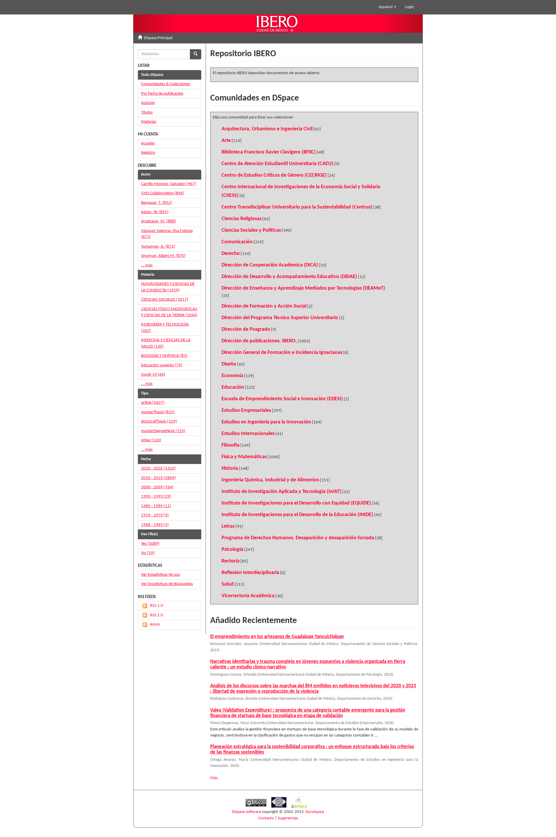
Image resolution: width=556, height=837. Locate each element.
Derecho (231, 253)
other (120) (151, 440)
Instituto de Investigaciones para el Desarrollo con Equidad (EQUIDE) (296, 503)
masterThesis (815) (158, 412)
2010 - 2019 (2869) (158, 478)
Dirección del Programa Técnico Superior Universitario (280, 318)
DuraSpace (315, 812)
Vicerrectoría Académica (248, 596)
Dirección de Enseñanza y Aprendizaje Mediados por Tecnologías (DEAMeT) (303, 288)
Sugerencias (288, 818)
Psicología (232, 549)
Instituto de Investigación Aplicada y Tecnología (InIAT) (281, 491)
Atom (155, 624)
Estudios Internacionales (248, 433)
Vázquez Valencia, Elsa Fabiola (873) (167, 234)
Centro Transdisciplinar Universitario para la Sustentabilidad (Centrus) (297, 207)
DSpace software (246, 812)
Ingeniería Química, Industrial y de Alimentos (270, 480)
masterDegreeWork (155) (163, 431)
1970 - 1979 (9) (155, 515)
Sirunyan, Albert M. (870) (163, 256)
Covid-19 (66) (153, 374)
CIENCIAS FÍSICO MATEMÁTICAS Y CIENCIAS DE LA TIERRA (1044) (169, 312)
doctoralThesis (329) (159, 421)
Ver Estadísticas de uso (160, 575)
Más (214, 778)
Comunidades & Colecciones (165, 84)
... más (147, 265)
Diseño (229, 364)
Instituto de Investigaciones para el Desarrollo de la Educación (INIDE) (297, 515)
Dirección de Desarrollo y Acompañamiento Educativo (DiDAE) (289, 276)
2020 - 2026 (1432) (158, 468)
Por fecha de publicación (162, 94)
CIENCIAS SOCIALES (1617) (164, 299)
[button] (387, 7)
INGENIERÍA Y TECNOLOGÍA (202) (165, 327)
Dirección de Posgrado (246, 329)
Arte (226, 140)
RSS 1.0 (156, 606)
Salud (228, 584)
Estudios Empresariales (246, 410)
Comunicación (237, 242)
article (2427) (152, 403)
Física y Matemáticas (244, 457)
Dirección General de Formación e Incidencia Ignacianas (282, 352)
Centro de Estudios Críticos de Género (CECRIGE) (274, 175)
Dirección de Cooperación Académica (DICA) (270, 265)
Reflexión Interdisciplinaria (250, 572)
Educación (233, 387)
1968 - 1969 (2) (155, 525)
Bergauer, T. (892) (156, 203)
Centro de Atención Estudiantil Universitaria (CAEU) (277, 164)
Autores (148, 103)
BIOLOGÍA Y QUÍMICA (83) (164, 356)
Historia (230, 468)
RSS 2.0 (156, 615)
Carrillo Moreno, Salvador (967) (168, 184)
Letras (228, 526)
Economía (232, 376)
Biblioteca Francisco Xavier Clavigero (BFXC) (269, 152)
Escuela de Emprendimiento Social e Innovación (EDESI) (282, 399)
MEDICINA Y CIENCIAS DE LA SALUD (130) (166, 343)
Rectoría (230, 561)
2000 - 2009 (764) (157, 487)
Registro (148, 153)
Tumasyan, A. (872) (158, 246)
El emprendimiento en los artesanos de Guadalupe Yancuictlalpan (277, 636)
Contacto (266, 818)
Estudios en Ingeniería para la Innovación (266, 422)
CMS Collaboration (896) (162, 193)
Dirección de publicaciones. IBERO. (259, 341)
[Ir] (195, 54)
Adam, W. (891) (155, 212)
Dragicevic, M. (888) (158, 221)
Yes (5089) (150, 544)
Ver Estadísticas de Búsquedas (167, 584)
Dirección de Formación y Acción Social (264, 306)
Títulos (147, 112)
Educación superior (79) (161, 365)
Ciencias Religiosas (241, 219)
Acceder (148, 143)
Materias (148, 122)
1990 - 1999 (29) (156, 496)
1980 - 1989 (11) (156, 506)
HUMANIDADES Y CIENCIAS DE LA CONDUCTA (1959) (168, 287)
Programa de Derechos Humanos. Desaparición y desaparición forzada (298, 538)
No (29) (148, 553)
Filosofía (230, 445)
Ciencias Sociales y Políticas (251, 230)
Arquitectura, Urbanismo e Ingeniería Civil (267, 129)
